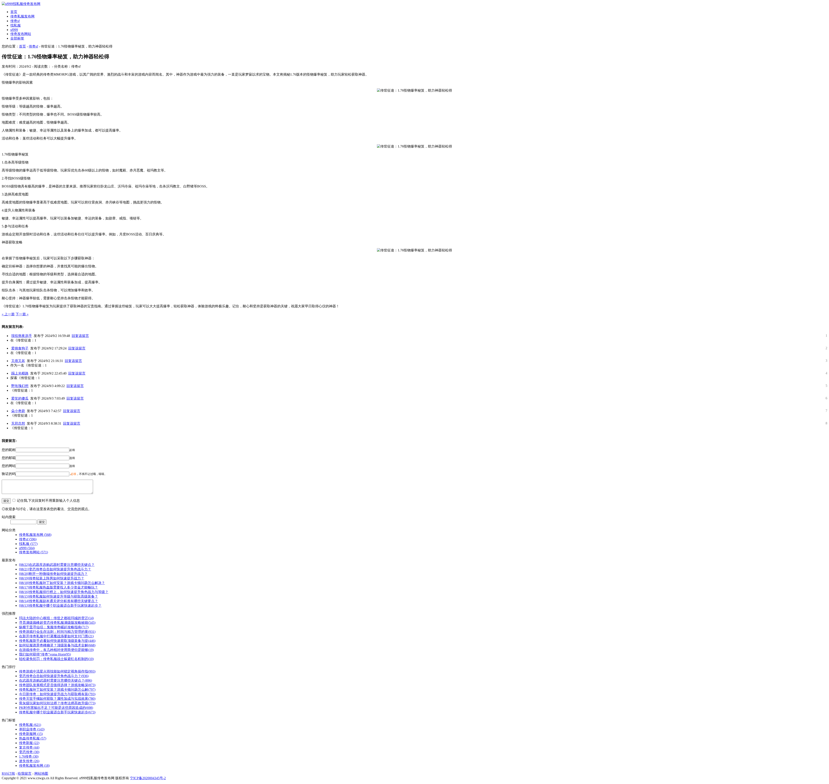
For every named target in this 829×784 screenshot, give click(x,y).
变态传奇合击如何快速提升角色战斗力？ (55, 569)
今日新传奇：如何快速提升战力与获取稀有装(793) (57, 694)
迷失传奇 (29, 761)
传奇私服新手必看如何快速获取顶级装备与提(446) (57, 641)
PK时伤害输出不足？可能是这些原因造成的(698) (56, 707)
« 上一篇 (8, 314)
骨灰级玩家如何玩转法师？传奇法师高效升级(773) (57, 703)
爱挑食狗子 (19, 348)
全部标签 (17, 38)
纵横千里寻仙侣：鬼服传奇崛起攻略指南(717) (54, 627)
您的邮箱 (9, 458)
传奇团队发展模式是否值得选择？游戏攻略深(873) (57, 685)
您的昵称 (9, 450)
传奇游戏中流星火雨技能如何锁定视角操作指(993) (57, 671)
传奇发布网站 (20, 34)
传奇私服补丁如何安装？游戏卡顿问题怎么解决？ (62, 583)
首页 (13, 12)
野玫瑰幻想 (19, 386)
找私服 (15, 25)
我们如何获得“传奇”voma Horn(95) (45, 654)
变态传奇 (29, 752)
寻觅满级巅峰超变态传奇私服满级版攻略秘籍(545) (57, 622)
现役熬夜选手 (21, 336)
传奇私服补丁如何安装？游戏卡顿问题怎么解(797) (57, 689)
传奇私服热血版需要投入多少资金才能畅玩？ (58, 587)
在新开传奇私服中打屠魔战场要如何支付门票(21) (56, 636)
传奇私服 (30, 725)
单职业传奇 (31, 729)
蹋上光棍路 (19, 373)
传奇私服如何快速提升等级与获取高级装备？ (58, 596)
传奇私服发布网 (22, 16)
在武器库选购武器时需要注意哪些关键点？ (57, 565)
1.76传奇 (28, 756)
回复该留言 (80, 336)
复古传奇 (29, 747)
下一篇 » (22, 314)
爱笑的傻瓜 (19, 398)
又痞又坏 (18, 361)
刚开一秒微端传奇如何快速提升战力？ (53, 574)
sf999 (14, 30)
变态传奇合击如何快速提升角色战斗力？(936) (54, 676)
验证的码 (9, 474)
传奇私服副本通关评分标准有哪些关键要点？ (58, 601)
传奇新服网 (31, 734)
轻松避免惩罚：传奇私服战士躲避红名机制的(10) (56, 659)
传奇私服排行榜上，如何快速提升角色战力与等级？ (63, 592)
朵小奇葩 (18, 411)
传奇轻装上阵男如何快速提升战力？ (51, 578)
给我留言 (25, 773)
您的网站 (9, 466)
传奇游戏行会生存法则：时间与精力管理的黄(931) (57, 631)
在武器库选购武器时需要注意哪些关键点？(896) (55, 680)
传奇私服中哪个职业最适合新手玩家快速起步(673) (57, 712)
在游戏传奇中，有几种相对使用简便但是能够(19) (56, 650)
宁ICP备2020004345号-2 (148, 778)
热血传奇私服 (32, 738)
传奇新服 (29, 743)
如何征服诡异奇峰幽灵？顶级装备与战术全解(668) (57, 645)
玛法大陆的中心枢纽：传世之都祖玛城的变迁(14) (56, 618)
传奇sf (15, 21)
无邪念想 (18, 423)
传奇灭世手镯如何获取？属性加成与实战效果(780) (57, 698)
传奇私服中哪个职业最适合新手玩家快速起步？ (60, 605)
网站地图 (41, 773)
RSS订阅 (8, 773)
